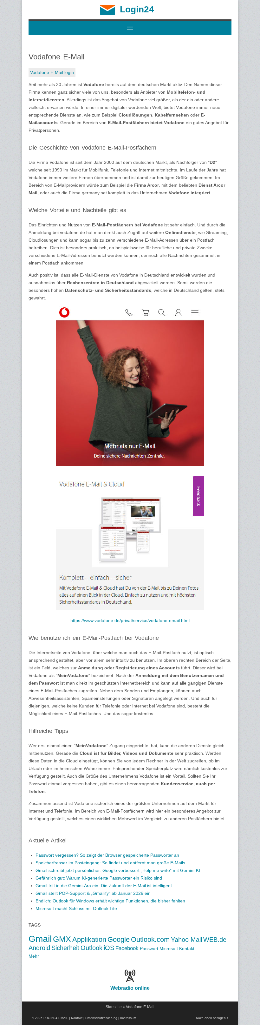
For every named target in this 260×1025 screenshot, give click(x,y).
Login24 (137, 9)
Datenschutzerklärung (101, 1018)
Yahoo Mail (186, 939)
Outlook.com (150, 939)
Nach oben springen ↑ (212, 1018)
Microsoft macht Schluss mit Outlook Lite (76, 908)
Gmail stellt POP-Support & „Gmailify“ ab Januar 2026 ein (93, 893)
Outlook (91, 947)
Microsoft (168, 948)
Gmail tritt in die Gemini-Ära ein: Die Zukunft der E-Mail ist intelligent (104, 885)
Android (39, 947)
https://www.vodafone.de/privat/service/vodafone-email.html (130, 620)
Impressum (128, 1018)
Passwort (149, 948)
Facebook (127, 948)
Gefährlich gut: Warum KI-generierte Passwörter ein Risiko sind (99, 878)
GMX (62, 939)
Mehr (34, 956)
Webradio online (130, 988)
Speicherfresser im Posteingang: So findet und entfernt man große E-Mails (110, 862)
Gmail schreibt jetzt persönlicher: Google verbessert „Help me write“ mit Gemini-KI (118, 870)
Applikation (89, 939)
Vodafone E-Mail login (52, 72)
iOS (109, 947)
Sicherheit (65, 947)
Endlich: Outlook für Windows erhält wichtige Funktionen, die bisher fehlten (110, 900)
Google (118, 939)
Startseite (114, 1007)
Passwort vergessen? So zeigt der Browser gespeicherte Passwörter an (107, 855)
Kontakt (186, 948)
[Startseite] (107, 13)
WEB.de (214, 939)
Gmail (40, 939)
